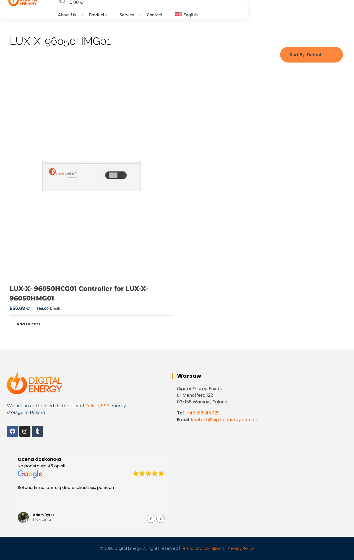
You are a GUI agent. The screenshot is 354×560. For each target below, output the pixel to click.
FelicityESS (97, 405)
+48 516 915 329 (203, 413)
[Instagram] (24, 431)
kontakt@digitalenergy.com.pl (224, 419)
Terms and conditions (203, 548)
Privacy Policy (241, 548)
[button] (160, 519)
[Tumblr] (37, 431)
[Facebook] (12, 431)
